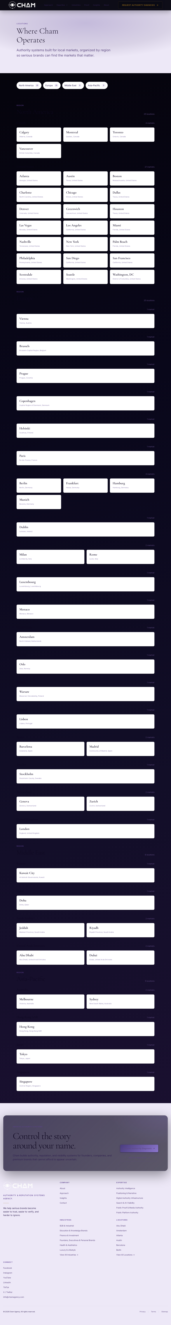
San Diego (72, 258)
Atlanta (24, 176)
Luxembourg (27, 582)
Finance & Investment (69, 1235)
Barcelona (25, 746)
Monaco (24, 609)
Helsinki (24, 428)
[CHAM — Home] (22, 5)
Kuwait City (27, 873)
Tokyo (23, 1054)
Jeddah (23, 928)
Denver (24, 209)
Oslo (22, 664)
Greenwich (73, 209)
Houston (118, 209)
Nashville (25, 242)
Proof (86, 5)
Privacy (143, 1312)
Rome (93, 554)
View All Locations (125, 1255)
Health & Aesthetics (68, 1245)
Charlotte (25, 192)
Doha (22, 900)
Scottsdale (25, 274)
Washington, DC (123, 274)
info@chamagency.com (13, 1297)
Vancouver (26, 149)
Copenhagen (27, 401)
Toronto (118, 132)
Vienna (23, 319)
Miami (117, 225)
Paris (22, 456)
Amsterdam (26, 637)
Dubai (93, 955)
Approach (48, 5)
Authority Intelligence (125, 1188)
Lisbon (23, 719)
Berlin (23, 483)
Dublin (23, 527)
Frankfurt (72, 483)
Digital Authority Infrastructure (129, 1198)
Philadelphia (27, 258)
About (106, 5)
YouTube (7, 1277)
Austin (70, 176)
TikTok (6, 1287)
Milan (23, 554)
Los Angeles (73, 225)
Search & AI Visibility (125, 1203)
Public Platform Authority (127, 1212)
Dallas (116, 192)
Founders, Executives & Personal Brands (77, 1240)
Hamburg (119, 483)
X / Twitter (7, 1292)
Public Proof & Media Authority (129, 1208)
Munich (24, 500)
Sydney (93, 999)
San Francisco (121, 258)
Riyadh (93, 928)
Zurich (93, 801)
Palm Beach (120, 242)
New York (72, 242)
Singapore (25, 1081)
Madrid (94, 746)
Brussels (24, 346)
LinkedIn (7, 1282)
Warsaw (24, 692)
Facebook (7, 1268)
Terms (153, 1312)
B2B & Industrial (67, 1226)
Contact (63, 1203)
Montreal (72, 132)
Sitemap (164, 1312)
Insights (96, 5)
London (24, 829)
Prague (23, 373)
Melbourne (26, 999)
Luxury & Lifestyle (68, 1250)
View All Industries (69, 1255)
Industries (76, 5)
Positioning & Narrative (126, 1193)
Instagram (7, 1273)
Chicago (71, 192)
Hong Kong (26, 1027)
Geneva (24, 801)
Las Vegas (25, 225)
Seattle (70, 274)
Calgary (24, 132)
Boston (117, 176)
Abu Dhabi (26, 955)
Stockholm (26, 774)
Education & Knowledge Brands (73, 1230)
